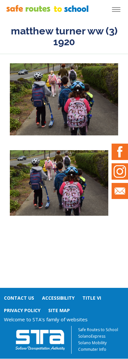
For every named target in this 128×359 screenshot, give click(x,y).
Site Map (59, 310)
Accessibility (58, 298)
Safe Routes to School (98, 329)
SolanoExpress (91, 336)
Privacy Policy (22, 310)
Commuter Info (92, 349)
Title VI (91, 298)
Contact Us (19, 298)
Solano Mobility (92, 343)
